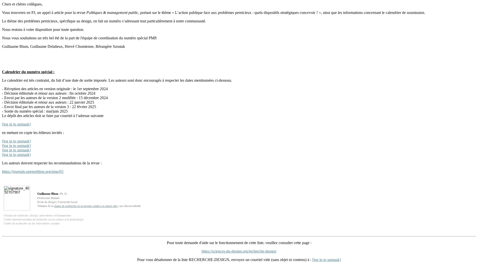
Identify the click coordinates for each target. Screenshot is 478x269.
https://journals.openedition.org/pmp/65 (32, 171)
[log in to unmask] (16, 124)
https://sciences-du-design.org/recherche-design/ (239, 251)
